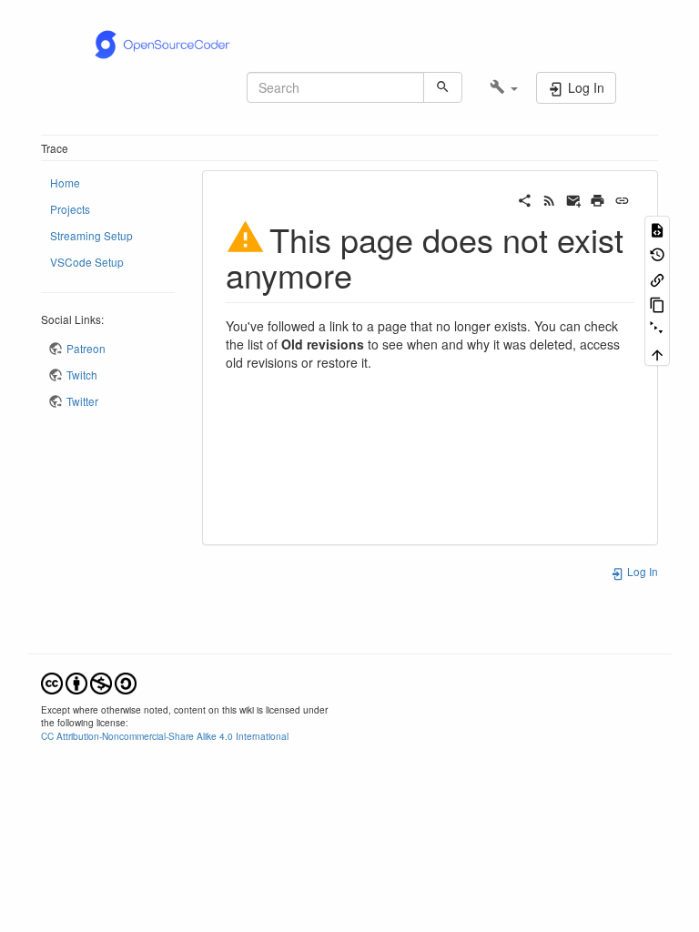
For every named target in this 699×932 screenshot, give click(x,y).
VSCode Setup (87, 261)
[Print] (597, 198)
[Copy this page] (657, 303)
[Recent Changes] (549, 198)
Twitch (81, 374)
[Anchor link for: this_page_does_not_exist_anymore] (369, 274)
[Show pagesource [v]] (657, 228)
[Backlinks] (657, 278)
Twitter (82, 401)
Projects (70, 209)
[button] (504, 87)
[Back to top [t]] (657, 353)
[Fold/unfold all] (657, 328)
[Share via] (524, 198)
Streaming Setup (91, 235)
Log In (641, 571)
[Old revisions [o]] (657, 253)
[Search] (442, 87)
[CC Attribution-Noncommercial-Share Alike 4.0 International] (89, 681)
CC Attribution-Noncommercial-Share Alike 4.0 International (165, 736)
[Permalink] (622, 198)
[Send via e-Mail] (574, 198)
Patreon (86, 348)
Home (65, 182)
